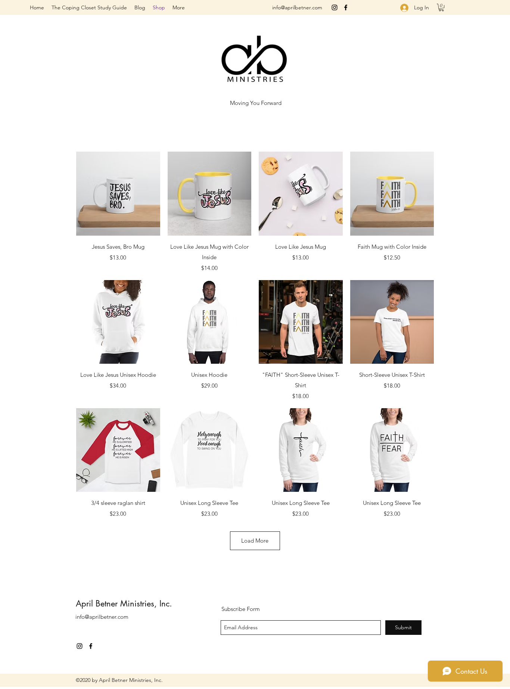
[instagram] (334, 7)
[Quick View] (118, 194)
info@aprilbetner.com (297, 7)
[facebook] (345, 7)
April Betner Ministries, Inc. (124, 603)
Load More (254, 540)
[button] (441, 7)
